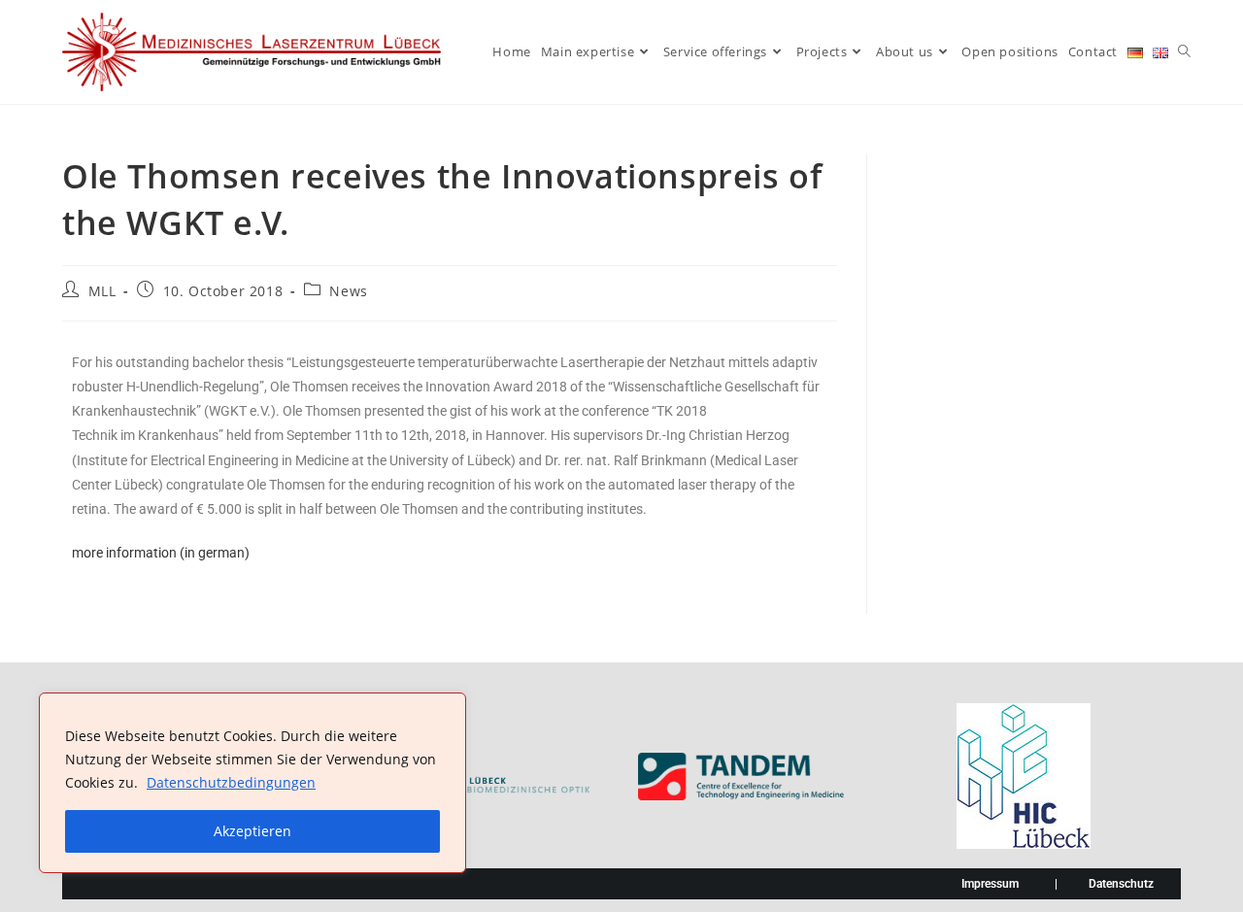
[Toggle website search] (1184, 52)
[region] (252, 782)
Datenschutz (1121, 884)
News (348, 291)
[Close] (445, 709)
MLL (102, 291)
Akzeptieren (252, 831)
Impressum (990, 884)
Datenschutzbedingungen (231, 782)
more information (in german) (161, 552)
